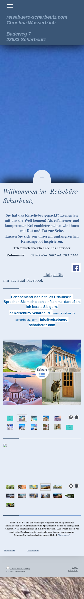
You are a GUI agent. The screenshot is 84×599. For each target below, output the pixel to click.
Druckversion (16, 568)
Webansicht (73, 570)
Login (75, 567)
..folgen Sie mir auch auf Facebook (33, 277)
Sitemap (26, 568)
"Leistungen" (64, 534)
